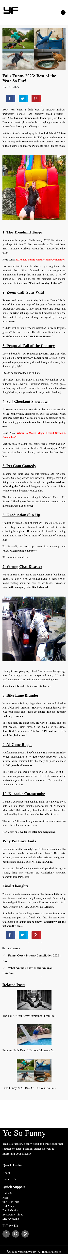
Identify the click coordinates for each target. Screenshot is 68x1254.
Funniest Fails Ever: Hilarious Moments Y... (28, 1050)
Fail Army (14, 948)
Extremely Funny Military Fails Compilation (40, 259)
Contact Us (9, 1179)
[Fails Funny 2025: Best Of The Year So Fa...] (34, 1079)
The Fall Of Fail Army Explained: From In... (29, 1015)
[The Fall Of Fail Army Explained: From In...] (34, 1007)
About (6, 1172)
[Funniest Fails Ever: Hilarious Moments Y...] (34, 1042)
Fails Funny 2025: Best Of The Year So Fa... (29, 1088)
